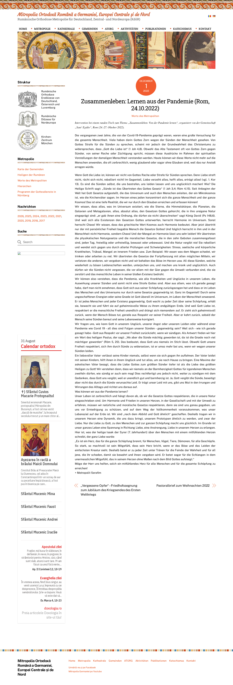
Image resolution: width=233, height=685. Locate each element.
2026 (21, 216)
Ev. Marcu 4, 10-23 (51, 600)
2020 (21, 220)
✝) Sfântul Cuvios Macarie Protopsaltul (37, 394)
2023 (43, 216)
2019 (28, 220)
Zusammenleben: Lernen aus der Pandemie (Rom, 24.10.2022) (145, 104)
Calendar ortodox (38, 346)
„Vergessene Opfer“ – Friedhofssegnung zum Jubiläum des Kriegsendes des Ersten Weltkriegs (110, 490)
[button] (23, 50)
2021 (58, 216)
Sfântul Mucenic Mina (38, 494)
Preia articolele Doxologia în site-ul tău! (42, 615)
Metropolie (42, 29)
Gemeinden (90, 29)
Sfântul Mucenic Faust (38, 506)
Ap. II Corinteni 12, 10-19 (47, 569)
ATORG (109, 29)
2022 (51, 216)
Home (23, 29)
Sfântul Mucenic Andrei (39, 519)
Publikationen (155, 29)
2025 (28, 216)
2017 (42, 220)
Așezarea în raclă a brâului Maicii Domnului (39, 462)
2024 (36, 216)
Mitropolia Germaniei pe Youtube (85, 671)
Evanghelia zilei (51, 578)
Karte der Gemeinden (31, 169)
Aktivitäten (129, 29)
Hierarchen (24, 186)
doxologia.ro (53, 608)
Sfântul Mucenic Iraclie (39, 532)
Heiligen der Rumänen (31, 174)
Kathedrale (66, 29)
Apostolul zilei (52, 547)
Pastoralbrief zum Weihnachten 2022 (183, 485)
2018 (35, 220)
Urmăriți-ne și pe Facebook (82, 667)
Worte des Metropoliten (145, 115)
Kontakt (205, 29)
